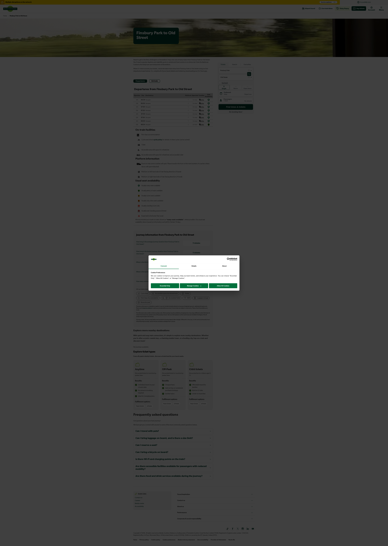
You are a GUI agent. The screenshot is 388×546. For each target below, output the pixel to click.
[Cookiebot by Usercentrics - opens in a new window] (228, 259)
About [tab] (224, 266)
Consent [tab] (164, 266)
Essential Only (165, 286)
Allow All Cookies (223, 286)
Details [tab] (194, 266)
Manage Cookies (193, 286)
